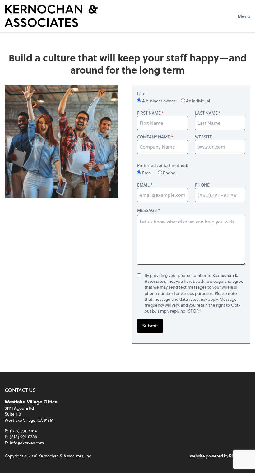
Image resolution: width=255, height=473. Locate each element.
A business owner (158, 101)
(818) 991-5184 (23, 431)
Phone (168, 173)
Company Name (153, 137)
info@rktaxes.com (27, 443)
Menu (244, 16)
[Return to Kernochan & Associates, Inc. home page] (51, 16)
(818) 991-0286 (23, 436)
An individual (197, 101)
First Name (149, 113)
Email (147, 173)
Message (147, 210)
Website (203, 137)
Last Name (206, 113)
